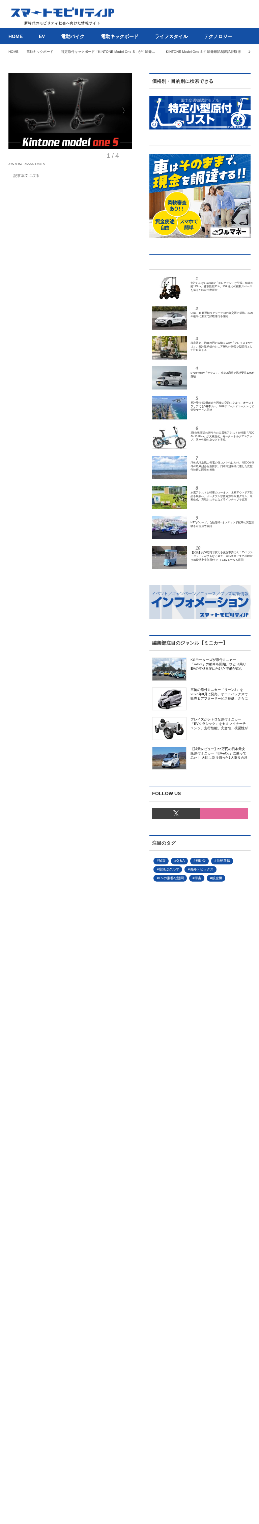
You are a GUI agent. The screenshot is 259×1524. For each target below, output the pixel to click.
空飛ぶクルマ (169, 869)
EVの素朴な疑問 (171, 878)
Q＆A (180, 860)
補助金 (201, 860)
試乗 (162, 860)
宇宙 (198, 878)
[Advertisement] (188, 1113)
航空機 (217, 878)
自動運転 (223, 860)
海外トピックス (201, 869)
